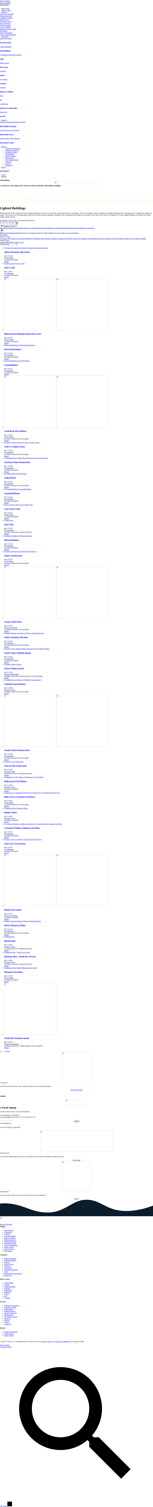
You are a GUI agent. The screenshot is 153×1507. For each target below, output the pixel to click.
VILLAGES (12, 220)
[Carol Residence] (78, 361)
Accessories (4, 228)
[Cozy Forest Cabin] (78, 505)
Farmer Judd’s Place (13, 622)
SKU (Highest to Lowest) (53, 233)
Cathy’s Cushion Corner (14, 446)
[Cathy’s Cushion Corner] (78, 443)
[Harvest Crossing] (10, 628)
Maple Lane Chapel (12, 910)
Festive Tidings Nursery (14, 668)
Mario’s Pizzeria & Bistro (15, 925)
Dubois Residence (11, 540)
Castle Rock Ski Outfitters (15, 431)
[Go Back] (4, 235)
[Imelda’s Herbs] (78, 808)
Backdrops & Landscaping (30, 228)
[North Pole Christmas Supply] (78, 1009)
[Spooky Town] (9, 690)
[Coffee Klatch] (78, 474)
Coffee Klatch (10, 478)
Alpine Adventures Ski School (17, 252)
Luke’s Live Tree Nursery (15, 843)
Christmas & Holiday (7, 242)
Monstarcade (9, 941)
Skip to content (5, 1)
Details (6, 262)
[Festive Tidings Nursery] (78, 664)
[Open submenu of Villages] (7, 12)
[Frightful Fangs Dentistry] (78, 680)
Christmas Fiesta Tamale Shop (17, 462)
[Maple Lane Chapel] (78, 880)
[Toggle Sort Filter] (2, 230)
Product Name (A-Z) (23, 233)
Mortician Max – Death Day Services (20, 956)
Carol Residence (11, 365)
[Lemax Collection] (11, 1223)
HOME (3, 220)
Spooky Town (19, 242)
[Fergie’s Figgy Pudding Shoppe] (78, 649)
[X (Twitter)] (4, 223)
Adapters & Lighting (14, 228)
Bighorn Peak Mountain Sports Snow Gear (22, 334)
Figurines (47, 228)
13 (5, 1051)
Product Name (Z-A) (37, 233)
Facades (41, 228)
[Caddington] (9, 273)
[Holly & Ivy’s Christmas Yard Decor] (78, 793)
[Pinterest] (7, 223)
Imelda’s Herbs (10, 812)
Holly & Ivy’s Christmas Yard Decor (19, 797)
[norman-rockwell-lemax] (76, 1151)
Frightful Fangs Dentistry (15, 684)
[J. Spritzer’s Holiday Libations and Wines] (78, 824)
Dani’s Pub (9, 524)
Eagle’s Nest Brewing (13, 555)
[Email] (13, 223)
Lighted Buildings (63, 228)
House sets (54, 228)
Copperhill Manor (12, 493)
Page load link (4, 1345)
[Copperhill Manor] (78, 489)
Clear (8, 237)
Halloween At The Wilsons (15, 781)
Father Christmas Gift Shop (16, 637)
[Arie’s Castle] (78, 264)
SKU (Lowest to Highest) (70, 233)
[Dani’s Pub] (78, 520)
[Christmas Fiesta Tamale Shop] (78, 458)
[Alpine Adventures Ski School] (78, 248)
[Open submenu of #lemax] (7, 147)
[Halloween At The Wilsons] (78, 777)
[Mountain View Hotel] (78, 968)
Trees (92, 228)
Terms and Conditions (62, 1341)
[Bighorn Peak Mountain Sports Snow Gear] (78, 304)
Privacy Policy (47, 1341)
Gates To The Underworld (15, 766)
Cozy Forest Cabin (12, 509)
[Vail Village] (9, 258)
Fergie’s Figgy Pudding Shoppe (17, 653)
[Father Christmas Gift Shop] (78, 633)
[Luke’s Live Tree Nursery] (78, 839)
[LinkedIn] (10, 223)
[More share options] (16, 223)
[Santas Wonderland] (11, 674)
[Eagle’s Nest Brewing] (78, 551)
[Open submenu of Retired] (7, 120)
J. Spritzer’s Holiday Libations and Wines (22, 828)
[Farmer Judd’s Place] (78, 592)
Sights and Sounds (75, 228)
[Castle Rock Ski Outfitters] (78, 401)
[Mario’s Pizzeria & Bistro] (78, 921)
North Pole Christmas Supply (16, 1038)
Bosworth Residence (12, 349)
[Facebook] (1, 223)
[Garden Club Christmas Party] (78, 721)
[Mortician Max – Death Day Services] (78, 952)
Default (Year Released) (8, 233)
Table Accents (86, 228)
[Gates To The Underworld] (78, 762)
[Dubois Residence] (78, 536)
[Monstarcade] (78, 937)
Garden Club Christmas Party (17, 750)
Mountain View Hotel (13, 972)
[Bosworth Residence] (78, 345)
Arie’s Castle (9, 267)
